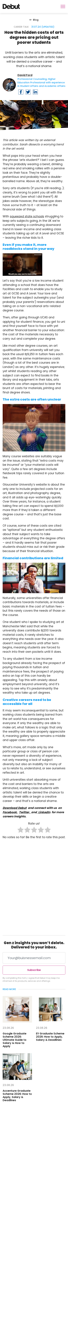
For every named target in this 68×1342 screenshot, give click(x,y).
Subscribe (34, 970)
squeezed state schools (27, 216)
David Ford (24, 75)
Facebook (10, 812)
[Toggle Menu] (62, 6)
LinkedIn (43, 812)
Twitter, (25, 812)
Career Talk (21, 26)
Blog (35, 19)
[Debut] (11, 6)
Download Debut (15, 808)
